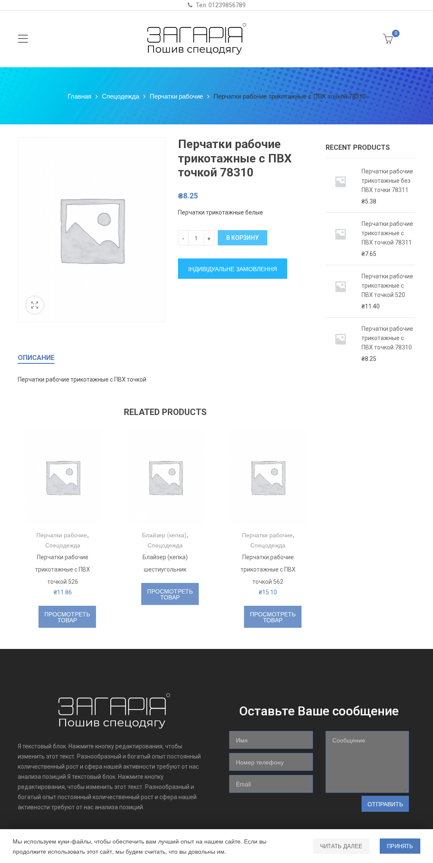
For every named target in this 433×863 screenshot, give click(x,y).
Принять (400, 846)
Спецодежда (120, 95)
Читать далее (341, 846)
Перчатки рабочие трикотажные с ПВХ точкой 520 (387, 285)
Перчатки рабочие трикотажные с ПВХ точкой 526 (62, 569)
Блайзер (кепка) (164, 534)
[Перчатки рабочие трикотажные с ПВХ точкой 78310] (340, 343)
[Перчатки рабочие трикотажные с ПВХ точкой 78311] (340, 238)
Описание (36, 358)
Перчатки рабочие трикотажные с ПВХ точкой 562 (268, 569)
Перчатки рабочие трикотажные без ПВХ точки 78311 (387, 180)
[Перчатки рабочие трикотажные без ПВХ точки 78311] (340, 186)
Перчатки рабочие (176, 95)
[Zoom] (34, 305)
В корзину (242, 237)
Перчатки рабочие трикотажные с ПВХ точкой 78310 (387, 338)
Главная (79, 95)
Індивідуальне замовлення (232, 268)
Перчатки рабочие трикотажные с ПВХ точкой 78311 (387, 233)
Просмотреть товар (67, 617)
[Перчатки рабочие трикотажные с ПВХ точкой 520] (340, 291)
